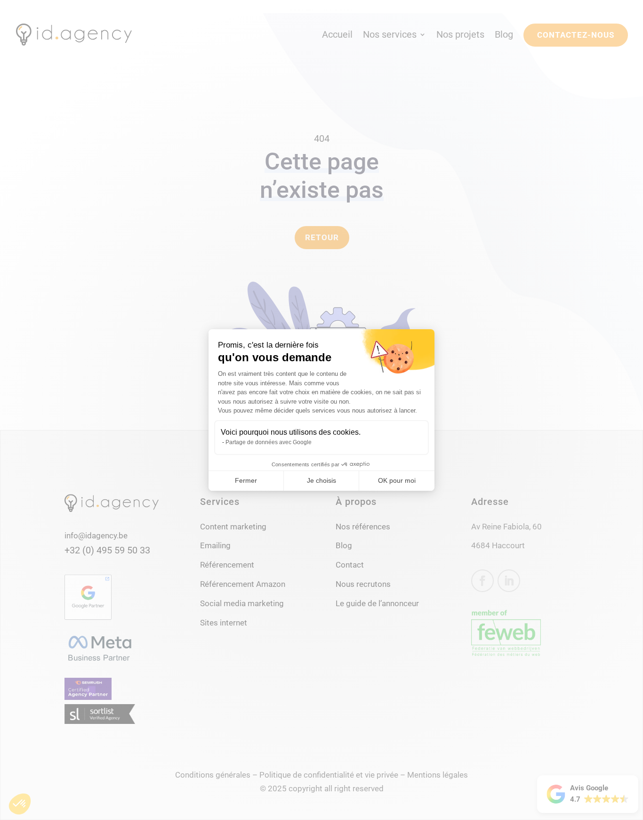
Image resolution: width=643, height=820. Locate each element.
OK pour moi (397, 480)
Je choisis (321, 480)
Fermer (246, 480)
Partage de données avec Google (268, 442)
